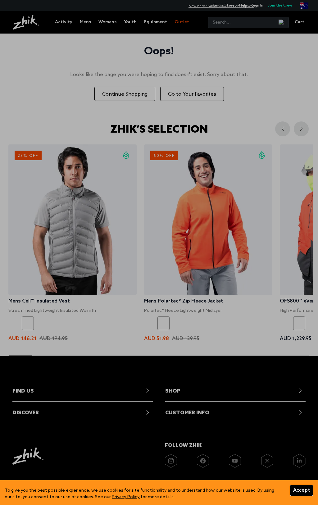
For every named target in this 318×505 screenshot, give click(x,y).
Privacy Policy (126, 497)
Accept (301, 490)
